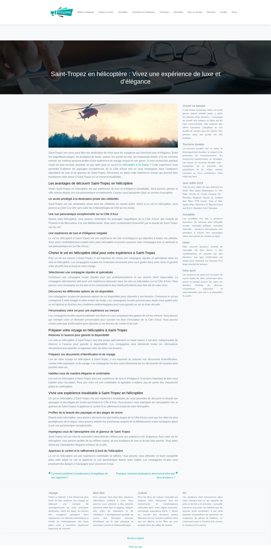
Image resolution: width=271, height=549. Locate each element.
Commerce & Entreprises (143, 12)
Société (223, 12)
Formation (164, 12)
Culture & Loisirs (105, 12)
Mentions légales (135, 538)
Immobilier (123, 12)
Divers (234, 12)
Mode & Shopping (85, 12)
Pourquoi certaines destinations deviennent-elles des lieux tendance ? (145, 475)
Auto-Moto (178, 12)
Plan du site (135, 547)
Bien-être (211, 12)
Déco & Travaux (195, 12)
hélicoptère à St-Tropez (136, 164)
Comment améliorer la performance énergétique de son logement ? (79, 475)
